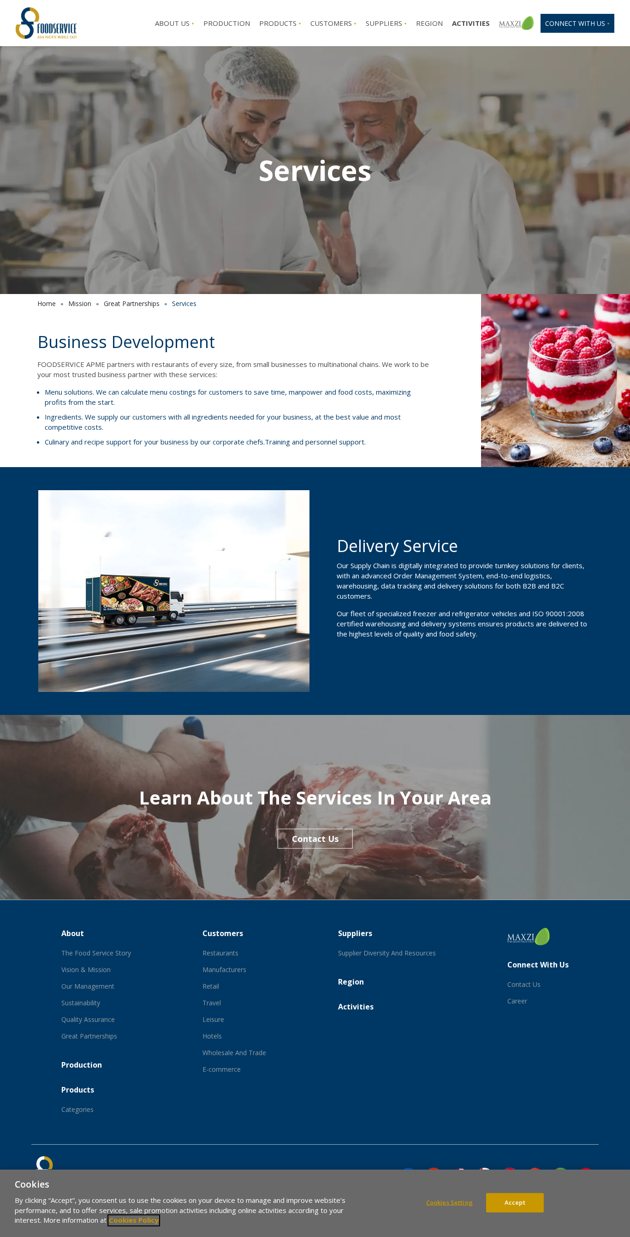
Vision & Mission (86, 969)
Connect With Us (538, 965)
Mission (79, 303)
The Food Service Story (96, 953)
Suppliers (385, 23)
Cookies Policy (134, 1220)
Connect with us (576, 23)
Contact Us (315, 838)
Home (46, 303)
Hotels (212, 1036)
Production (226, 23)
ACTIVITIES (471, 23)
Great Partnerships (132, 303)
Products (278, 23)
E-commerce (221, 1069)
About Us (173, 23)
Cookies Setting (449, 1202)
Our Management (87, 986)
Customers (332, 23)
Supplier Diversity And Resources (387, 953)
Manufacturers (224, 969)
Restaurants (220, 953)
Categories (77, 1109)
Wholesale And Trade (234, 1052)
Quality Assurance (88, 1019)
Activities (356, 1007)
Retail (210, 986)
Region (429, 23)
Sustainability (80, 1002)
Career (517, 1001)
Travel (211, 1002)
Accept (515, 1202)
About (72, 933)
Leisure (213, 1019)
